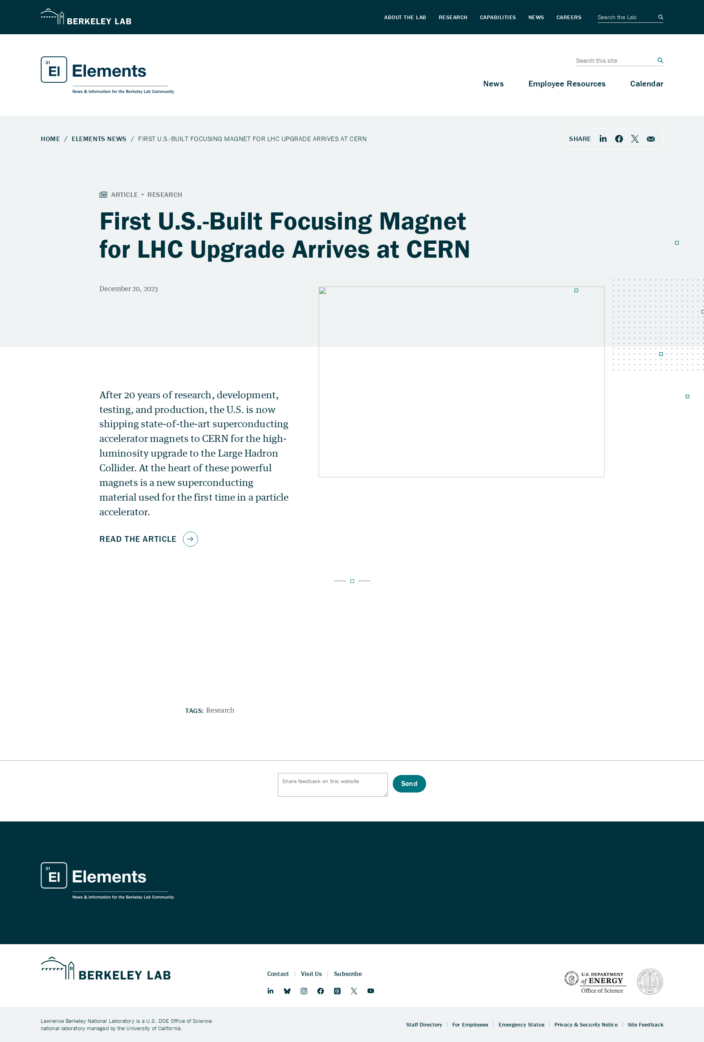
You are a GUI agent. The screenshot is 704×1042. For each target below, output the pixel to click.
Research (220, 710)
